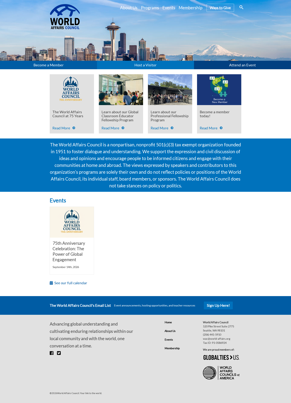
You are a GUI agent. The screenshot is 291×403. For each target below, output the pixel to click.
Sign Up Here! (218, 305)
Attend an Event (242, 65)
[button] (53, 353)
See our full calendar (70, 283)
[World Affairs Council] (65, 16)
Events (169, 339)
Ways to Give (220, 7)
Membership (190, 7)
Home (168, 322)
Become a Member (48, 65)
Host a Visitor (145, 65)
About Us (170, 331)
